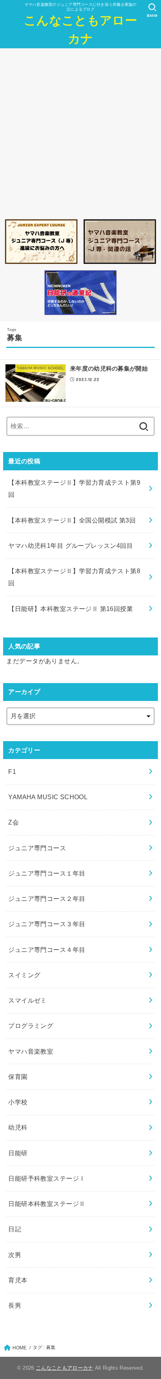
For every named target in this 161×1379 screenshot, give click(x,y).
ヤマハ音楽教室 (30, 1051)
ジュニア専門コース (37, 847)
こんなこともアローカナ (80, 30)
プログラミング (30, 1025)
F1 (12, 771)
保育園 (17, 1076)
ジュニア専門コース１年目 (46, 873)
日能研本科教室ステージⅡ (46, 1203)
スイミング (24, 974)
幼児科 (17, 1127)
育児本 (17, 1280)
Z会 (13, 822)
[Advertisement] (80, 131)
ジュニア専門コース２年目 (46, 898)
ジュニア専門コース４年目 (46, 949)
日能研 (17, 1153)
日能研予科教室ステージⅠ (46, 1178)
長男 (14, 1305)
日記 (14, 1228)
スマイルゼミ (27, 1000)
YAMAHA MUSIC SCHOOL (48, 796)
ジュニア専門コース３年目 (46, 923)
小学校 (17, 1101)
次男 (14, 1254)
